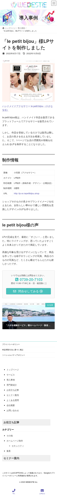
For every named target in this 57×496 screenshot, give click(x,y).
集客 (9, 450)
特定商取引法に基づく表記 (12, 349)
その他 (10, 435)
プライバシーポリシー (11, 344)
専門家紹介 (12, 384)
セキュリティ (18, 445)
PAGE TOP (52, 483)
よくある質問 (13, 400)
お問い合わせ (13, 410)
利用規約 (21, 475)
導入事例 (11, 379)
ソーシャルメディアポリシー (13, 355)
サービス (11, 374)
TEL (13, 494)
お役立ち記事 (13, 390)
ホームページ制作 (15, 440)
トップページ (13, 369)
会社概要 (11, 405)
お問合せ (42, 494)
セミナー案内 (13, 395)
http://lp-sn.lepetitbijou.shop (26, 193)
